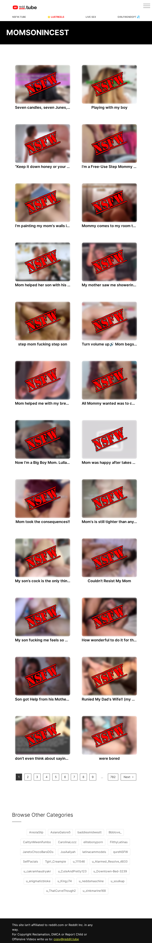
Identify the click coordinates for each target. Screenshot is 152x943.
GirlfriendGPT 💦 (129, 17)
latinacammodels (94, 852)
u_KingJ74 (64, 881)
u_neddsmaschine (91, 881)
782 (113, 777)
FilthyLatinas (119, 842)
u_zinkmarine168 (94, 891)
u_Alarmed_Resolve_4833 (110, 861)
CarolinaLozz (67, 842)
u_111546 (79, 861)
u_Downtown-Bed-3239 (110, 871)
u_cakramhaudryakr (37, 871)
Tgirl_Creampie (55, 861)
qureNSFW (120, 852)
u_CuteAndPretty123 (72, 871)
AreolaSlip (36, 832)
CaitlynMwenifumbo (37, 842)
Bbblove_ (115, 832)
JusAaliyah (67, 852)
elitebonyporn (93, 842)
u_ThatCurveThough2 (61, 891)
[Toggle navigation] (146, 5)
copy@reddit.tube (66, 939)
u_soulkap (118, 881)
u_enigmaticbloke (38, 881)
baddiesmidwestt (89, 832)
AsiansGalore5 (60, 832)
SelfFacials (30, 861)
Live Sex (91, 17)
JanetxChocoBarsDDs (38, 852)
